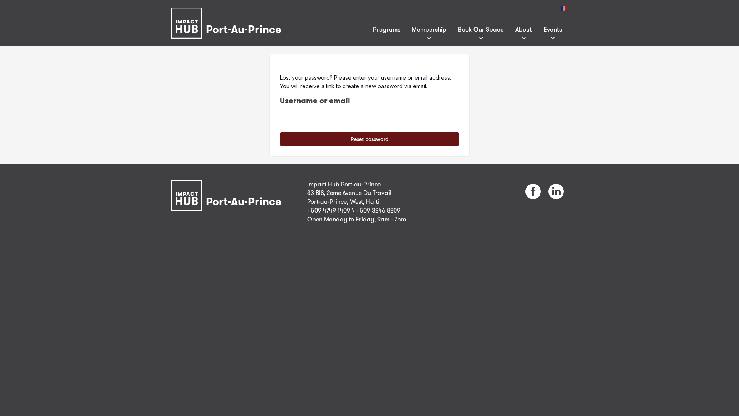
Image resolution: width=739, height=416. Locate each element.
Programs (386, 29)
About (523, 29)
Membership (429, 29)
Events (552, 29)
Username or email (315, 101)
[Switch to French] (564, 8)
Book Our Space (481, 29)
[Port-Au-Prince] (228, 13)
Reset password (369, 139)
